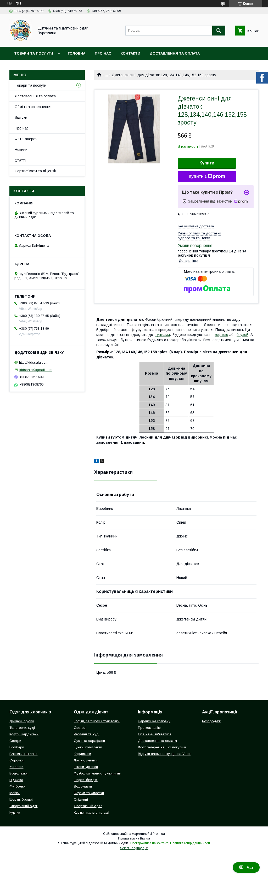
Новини (21, 149)
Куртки (14, 812)
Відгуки (21, 117)
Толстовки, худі (22, 728)
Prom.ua (159, 834)
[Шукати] (218, 31)
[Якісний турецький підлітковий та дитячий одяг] (20, 40)
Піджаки (16, 780)
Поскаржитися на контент (149, 843)
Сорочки (16, 760)
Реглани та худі (86, 734)
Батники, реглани (23, 754)
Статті (20, 160)
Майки (14, 793)
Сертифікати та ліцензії (35, 171)
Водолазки (18, 773)
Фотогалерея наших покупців (162, 747)
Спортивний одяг (23, 806)
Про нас (103, 53)
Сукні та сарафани (89, 741)
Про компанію (149, 728)
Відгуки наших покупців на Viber (164, 754)
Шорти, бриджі (21, 799)
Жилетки (16, 767)
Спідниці (81, 799)
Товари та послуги (33, 53)
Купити (206, 163)
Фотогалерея (26, 139)
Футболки (17, 786)
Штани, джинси (86, 767)
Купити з (198, 176)
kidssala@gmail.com (35, 370)
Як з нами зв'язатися (154, 734)
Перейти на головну (154, 721)
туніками (162, 335)
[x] (102, 461)
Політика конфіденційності (190, 843)
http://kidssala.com (33, 362)
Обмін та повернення (33, 107)
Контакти (130, 53)
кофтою (221, 335)
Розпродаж (211, 721)
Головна (76, 53)
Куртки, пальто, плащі (91, 812)
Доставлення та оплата (175, 53)
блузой (242, 335)
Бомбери (16, 747)
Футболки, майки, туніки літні (97, 773)
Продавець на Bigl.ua (134, 838)
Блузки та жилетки (89, 793)
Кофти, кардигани (23, 734)
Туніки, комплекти (88, 747)
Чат (250, 867)
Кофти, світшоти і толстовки (97, 721)
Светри (15, 741)
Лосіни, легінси (86, 760)
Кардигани (82, 754)
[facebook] (96, 461)
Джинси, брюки (21, 721)
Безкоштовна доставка (196, 226)
